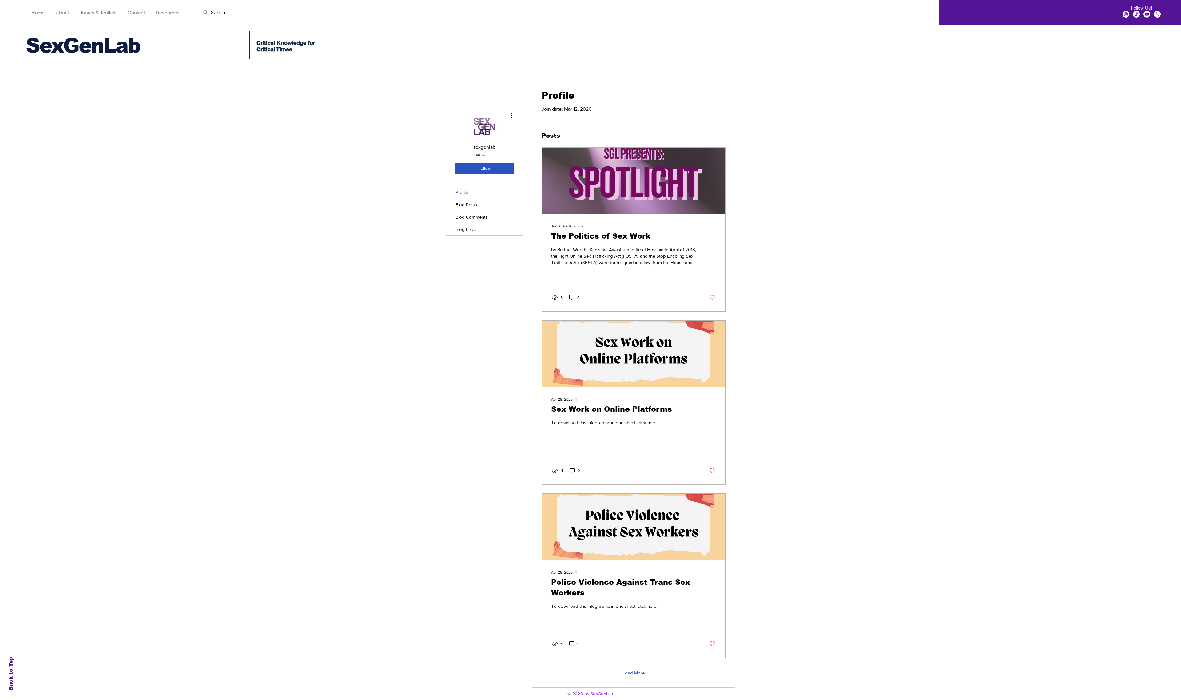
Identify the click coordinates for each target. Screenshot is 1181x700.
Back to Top (11, 673)
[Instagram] (1126, 14)
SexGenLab (83, 45)
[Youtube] (1146, 14)
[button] (136, 10)
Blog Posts (466, 204)
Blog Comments (471, 216)
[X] (1157, 14)
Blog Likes (465, 229)
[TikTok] (1136, 14)
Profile (461, 192)
